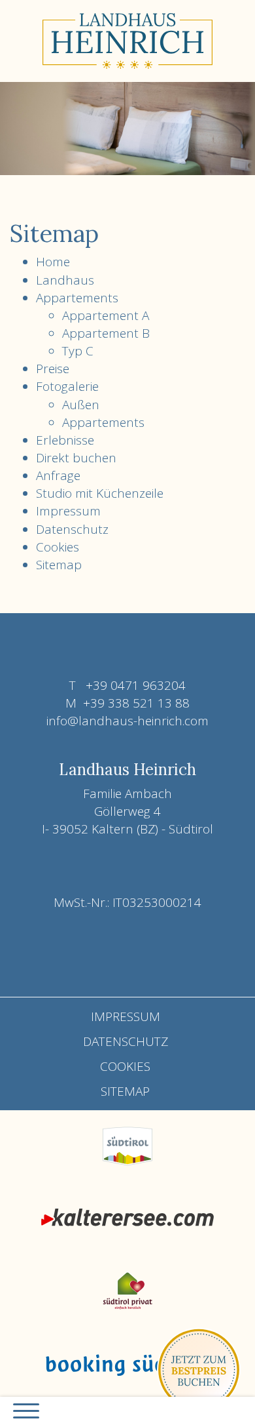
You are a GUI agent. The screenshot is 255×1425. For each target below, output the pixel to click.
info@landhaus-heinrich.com (127, 720)
